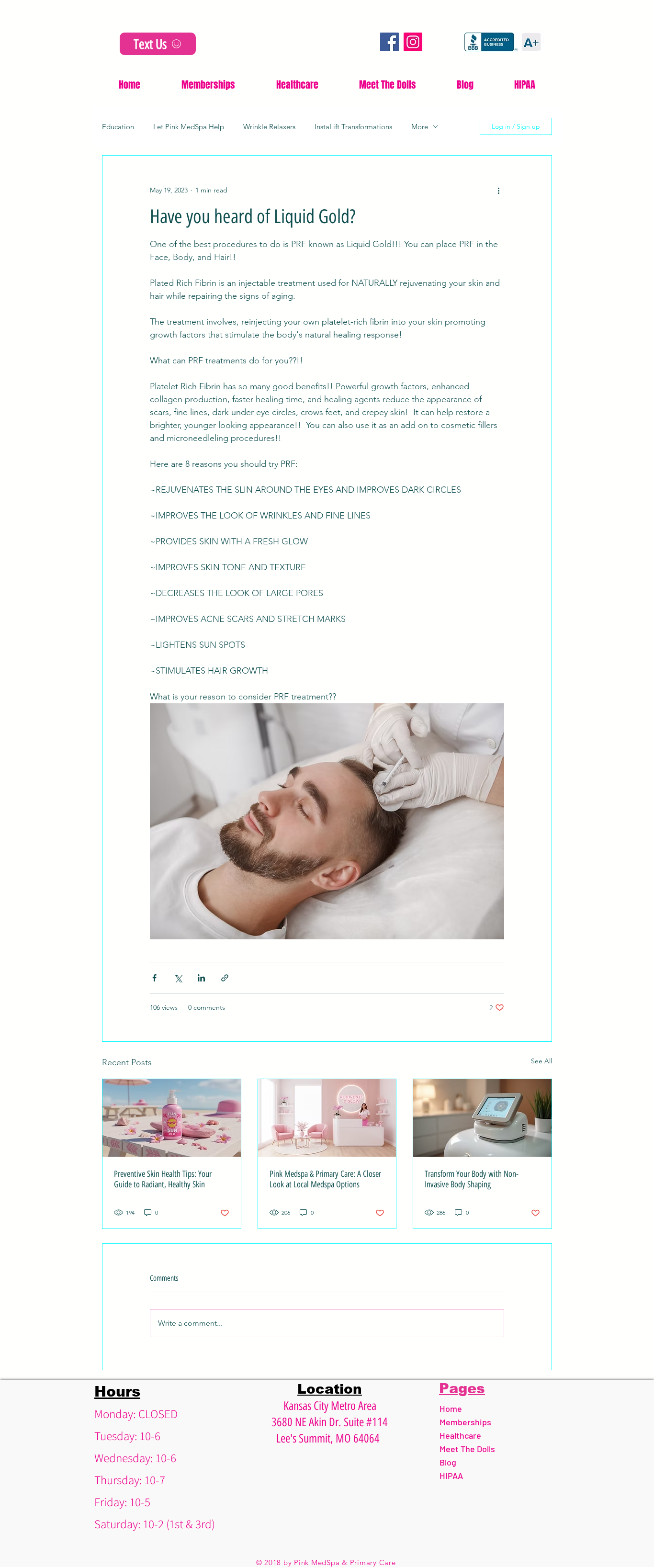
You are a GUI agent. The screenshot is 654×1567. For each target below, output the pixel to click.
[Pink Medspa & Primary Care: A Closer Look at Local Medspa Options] (327, 1118)
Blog (448, 1462)
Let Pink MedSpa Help (188, 126)
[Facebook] (389, 42)
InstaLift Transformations (353, 126)
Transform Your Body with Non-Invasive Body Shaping (472, 1179)
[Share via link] (224, 977)
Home (451, 1408)
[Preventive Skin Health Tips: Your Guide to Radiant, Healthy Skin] (171, 1118)
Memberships (465, 1422)
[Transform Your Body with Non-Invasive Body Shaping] (482, 1118)
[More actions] (498, 190)
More (419, 126)
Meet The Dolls (467, 1448)
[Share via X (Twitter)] (177, 977)
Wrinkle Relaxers (269, 126)
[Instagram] (413, 42)
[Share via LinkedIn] (201, 977)
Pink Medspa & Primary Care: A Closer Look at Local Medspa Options (325, 1179)
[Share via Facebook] (154, 977)
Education (118, 126)
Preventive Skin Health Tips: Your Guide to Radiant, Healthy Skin (163, 1179)
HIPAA (451, 1475)
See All (541, 1061)
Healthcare (460, 1435)
